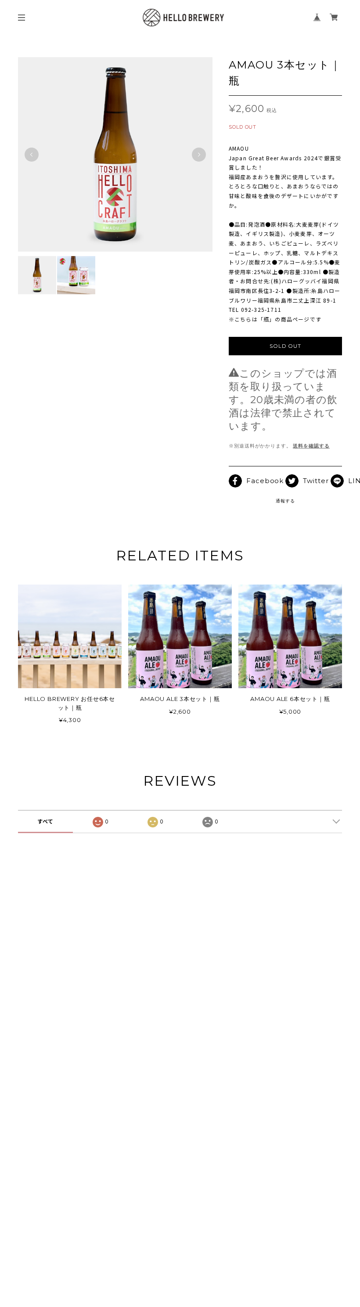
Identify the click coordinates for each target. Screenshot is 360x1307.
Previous (32, 155)
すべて (45, 822)
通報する (285, 501)
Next (199, 155)
